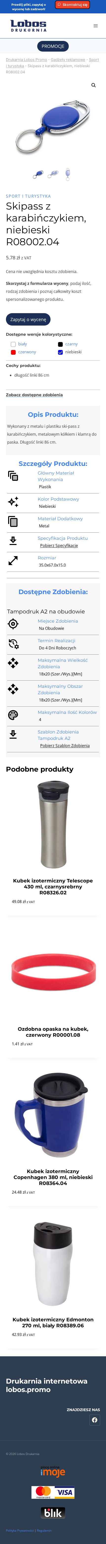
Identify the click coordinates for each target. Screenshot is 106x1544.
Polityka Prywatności (20, 1530)
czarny (71, 344)
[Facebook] (94, 1420)
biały (22, 344)
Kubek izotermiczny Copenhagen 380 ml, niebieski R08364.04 (53, 1177)
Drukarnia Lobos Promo (26, 59)
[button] (93, 85)
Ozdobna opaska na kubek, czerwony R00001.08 (53, 1032)
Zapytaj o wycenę (28, 319)
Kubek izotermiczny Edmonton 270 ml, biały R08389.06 (53, 1323)
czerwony (27, 352)
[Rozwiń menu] (95, 26)
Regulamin (44, 1530)
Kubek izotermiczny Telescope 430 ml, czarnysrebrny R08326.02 (53, 887)
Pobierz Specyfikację (59, 545)
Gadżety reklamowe (68, 59)
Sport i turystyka (28, 196)
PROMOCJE (53, 46)
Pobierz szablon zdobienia (65, 745)
